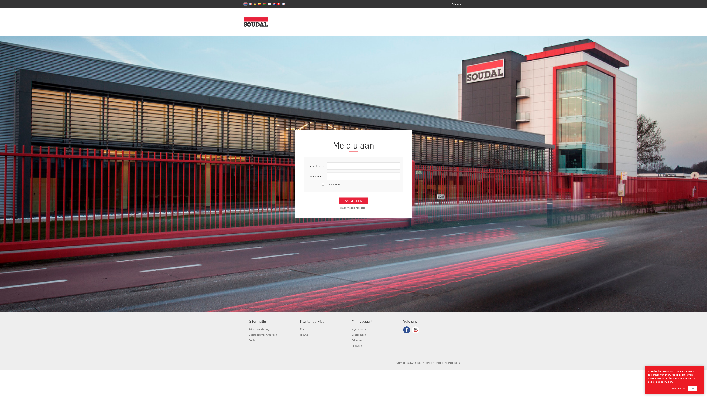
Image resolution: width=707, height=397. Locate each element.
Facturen (357, 345)
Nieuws (304, 334)
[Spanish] (260, 4)
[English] (284, 4)
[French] (250, 4)
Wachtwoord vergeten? (353, 207)
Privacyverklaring (259, 329)
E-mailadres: (317, 166)
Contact (253, 340)
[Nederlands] (245, 4)
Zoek (303, 329)
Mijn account (359, 329)
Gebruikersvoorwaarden (263, 334)
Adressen (357, 340)
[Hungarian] (264, 4)
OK (692, 388)
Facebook (406, 329)
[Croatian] (274, 4)
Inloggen (456, 4)
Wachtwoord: (317, 176)
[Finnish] (269, 4)
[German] (255, 4)
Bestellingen (359, 334)
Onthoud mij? (334, 184)
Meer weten (678, 388)
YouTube (415, 329)
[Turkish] (279, 4)
